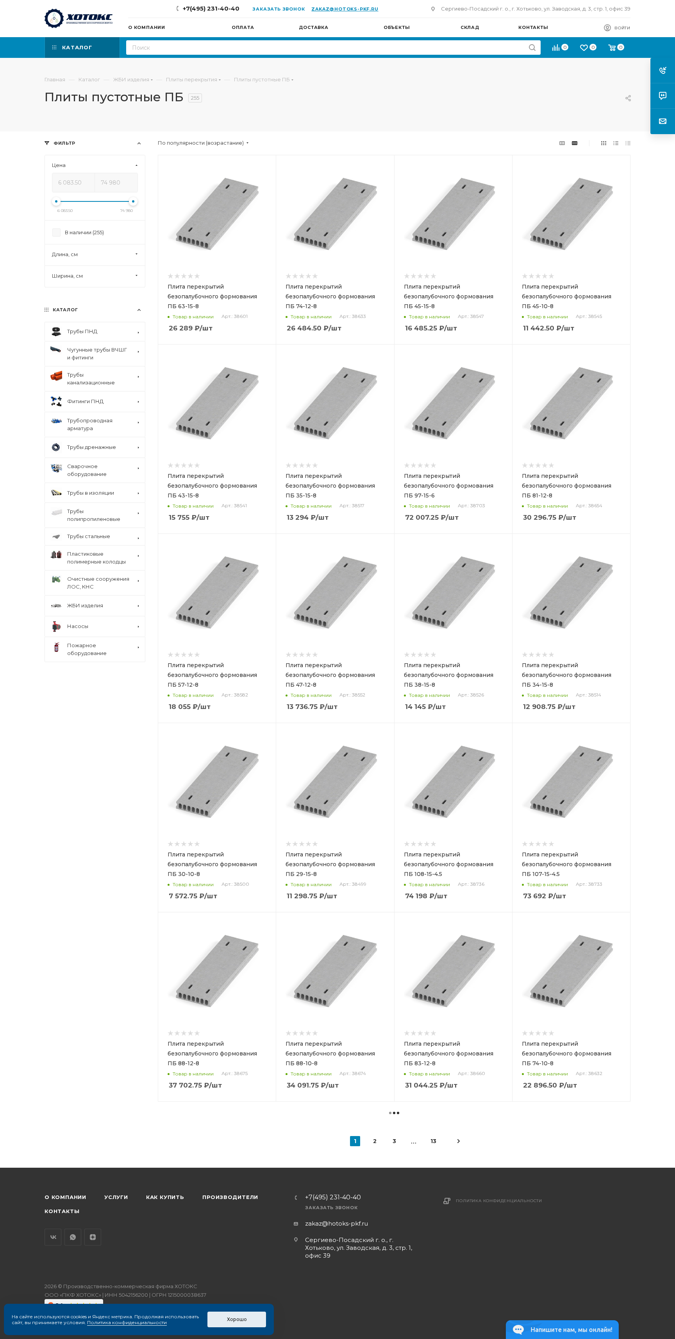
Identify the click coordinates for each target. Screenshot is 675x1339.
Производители (230, 1197)
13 (433, 1141)
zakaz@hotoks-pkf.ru (344, 9)
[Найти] (532, 47)
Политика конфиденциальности (499, 1200)
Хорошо (237, 1319)
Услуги (116, 1197)
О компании (65, 1197)
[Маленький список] (562, 142)
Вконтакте (53, 1237)
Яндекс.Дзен (92, 1237)
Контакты (62, 1211)
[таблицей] (628, 142)
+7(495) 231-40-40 (211, 8)
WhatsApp (72, 1237)
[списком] (616, 142)
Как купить (165, 1197)
